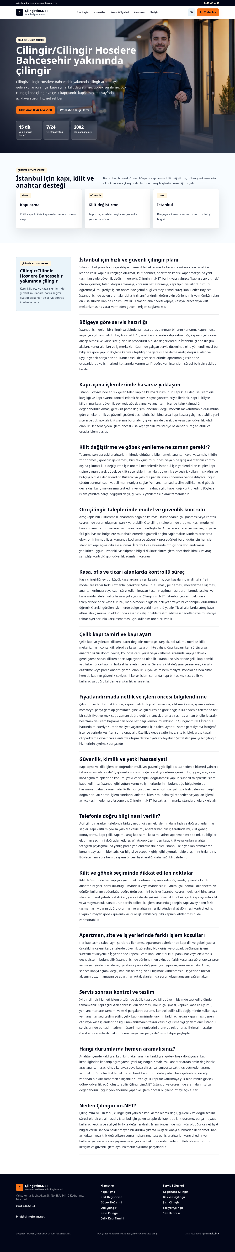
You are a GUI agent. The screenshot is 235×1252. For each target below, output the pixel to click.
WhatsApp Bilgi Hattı (74, 110)
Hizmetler (99, 12)
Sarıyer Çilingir (173, 1208)
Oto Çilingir (108, 1208)
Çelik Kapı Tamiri (112, 1218)
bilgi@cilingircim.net (30, 1216)
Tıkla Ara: (35, 110)
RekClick (214, 1233)
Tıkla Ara (210, 12)
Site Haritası (171, 1213)
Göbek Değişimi (111, 1202)
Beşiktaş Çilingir (174, 1197)
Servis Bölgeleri (119, 12)
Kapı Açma (108, 1192)
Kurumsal (139, 12)
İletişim (154, 12)
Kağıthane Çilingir (175, 1192)
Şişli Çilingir (171, 1202)
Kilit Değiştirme (111, 1197)
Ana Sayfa (82, 12)
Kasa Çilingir (109, 1213)
